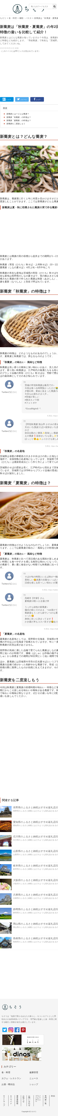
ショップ (33, 1084)
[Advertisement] (29, 49)
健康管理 (33, 1072)
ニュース (33, 1078)
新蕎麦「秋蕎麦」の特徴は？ (18, 117)
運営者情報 (17, 1100)
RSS (53, 1096)
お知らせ (23, 1099)
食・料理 (13, 18)
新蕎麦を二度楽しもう (15, 124)
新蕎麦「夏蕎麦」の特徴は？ (18, 120)
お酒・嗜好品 (8, 1084)
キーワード (11, 1100)
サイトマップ (4, 1100)
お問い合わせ (29, 1100)
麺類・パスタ (25, 18)
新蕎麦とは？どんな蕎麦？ (17, 114)
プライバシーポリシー (38, 1099)
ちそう (3, 18)
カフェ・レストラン (11, 1078)
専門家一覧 (46, 1100)
